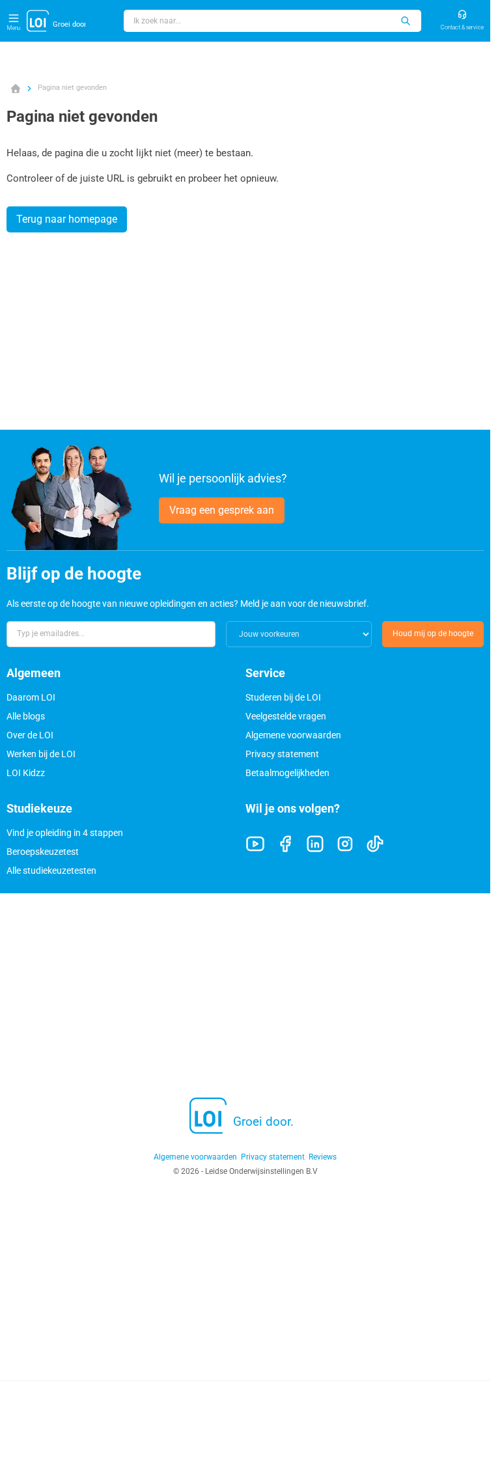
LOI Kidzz (26, 773)
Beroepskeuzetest (43, 851)
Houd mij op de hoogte (433, 633)
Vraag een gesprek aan (221, 510)
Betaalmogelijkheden (287, 773)
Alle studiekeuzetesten (51, 870)
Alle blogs (26, 716)
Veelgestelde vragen (285, 716)
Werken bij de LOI (41, 754)
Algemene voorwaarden (293, 735)
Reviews (323, 1157)
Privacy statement (282, 754)
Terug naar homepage (66, 219)
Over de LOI (30, 735)
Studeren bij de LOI (283, 697)
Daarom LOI (31, 697)
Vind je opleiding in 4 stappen (65, 833)
